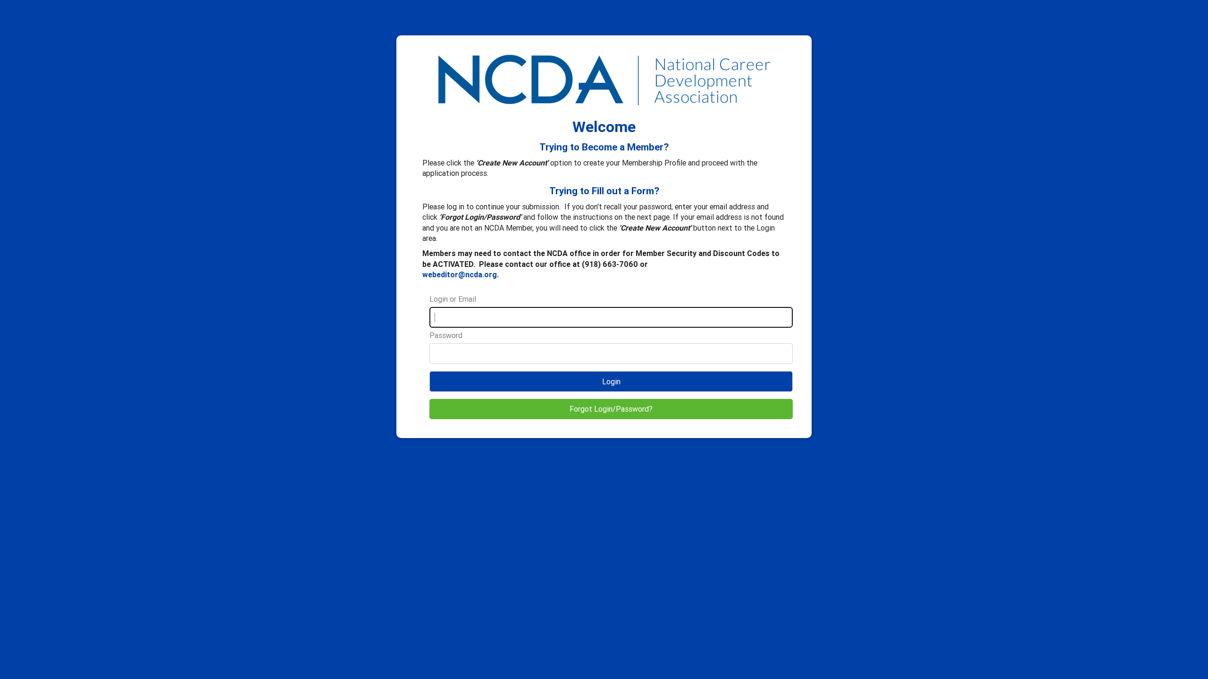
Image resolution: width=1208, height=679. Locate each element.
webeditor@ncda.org (459, 274)
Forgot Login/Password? (611, 409)
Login (611, 381)
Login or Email (452, 299)
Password (445, 335)
